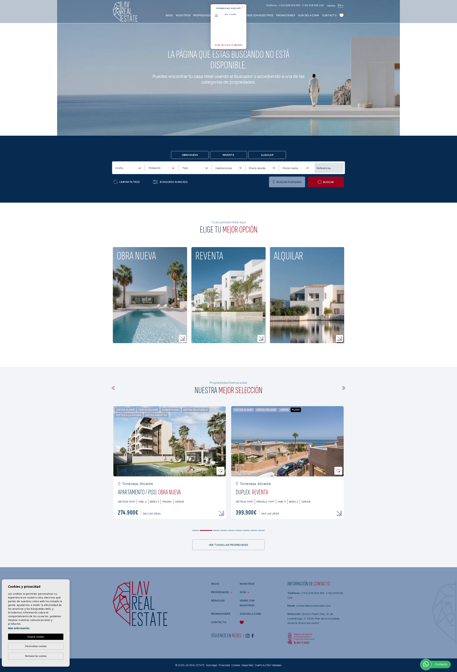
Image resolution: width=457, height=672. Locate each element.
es (339, 5)
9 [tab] (261, 530)
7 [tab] (246, 530)
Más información (18, 628)
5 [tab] (231, 530)
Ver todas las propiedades (228, 545)
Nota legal (211, 665)
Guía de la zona (308, 15)
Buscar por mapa (289, 182)
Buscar (328, 182)
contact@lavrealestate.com (313, 605)
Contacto (329, 15)
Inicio (169, 15)
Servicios (218, 600)
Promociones (285, 15)
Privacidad (224, 665)
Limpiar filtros (129, 182)
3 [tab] (216, 530)
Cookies (236, 665)
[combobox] (127, 167)
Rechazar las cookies (36, 656)
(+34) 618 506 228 (313, 5)
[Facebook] (252, 635)
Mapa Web (247, 665)
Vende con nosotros (258, 15)
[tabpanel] (169, 462)
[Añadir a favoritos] (220, 471)
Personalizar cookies (36, 646)
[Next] (343, 388)
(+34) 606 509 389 (289, 5)
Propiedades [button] (202, 15)
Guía (243, 592)
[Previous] (113, 388)
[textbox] (128, 168)
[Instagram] (248, 635)
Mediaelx (277, 665)
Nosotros (183, 15)
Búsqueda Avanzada (174, 182)
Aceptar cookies (35, 636)
